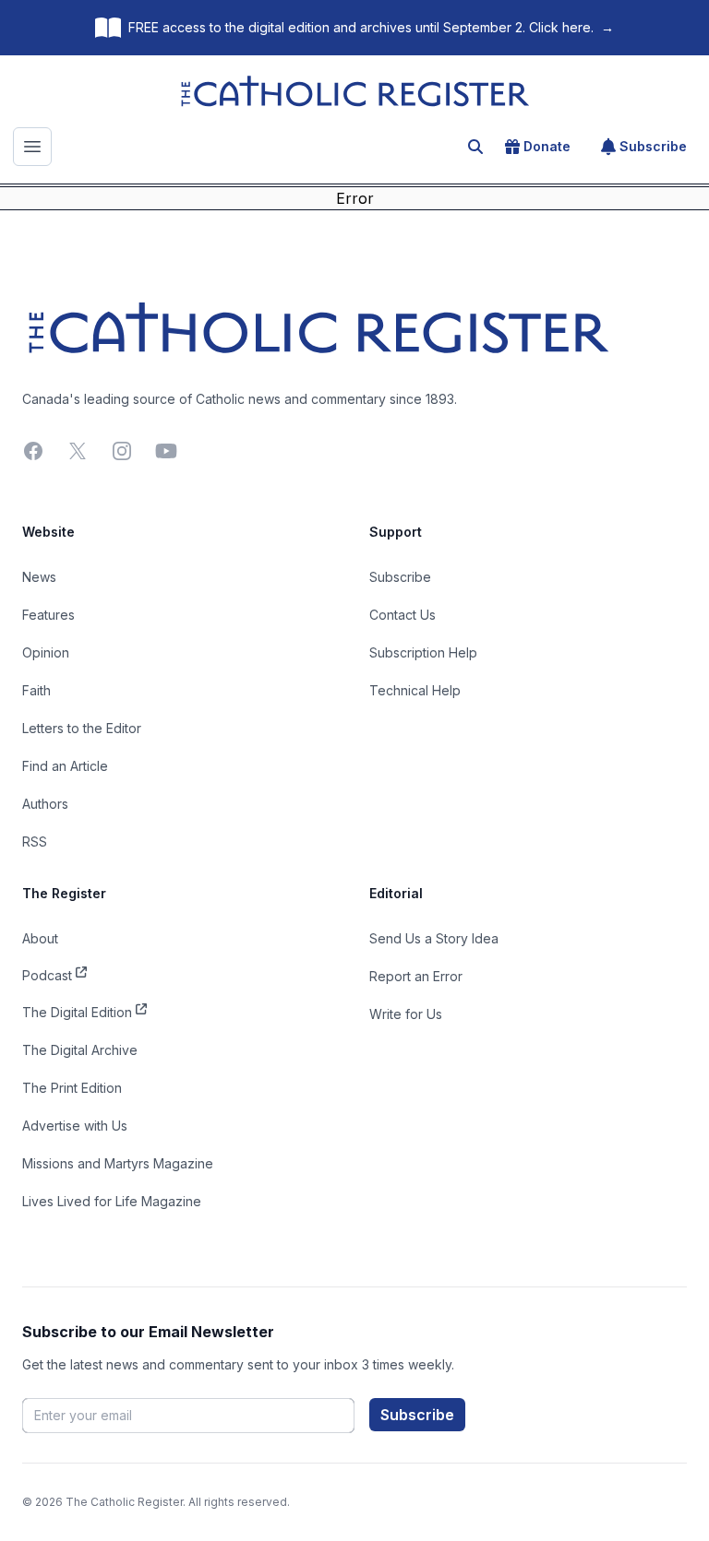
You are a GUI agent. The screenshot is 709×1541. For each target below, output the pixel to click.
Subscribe (653, 146)
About (40, 938)
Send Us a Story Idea (434, 938)
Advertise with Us (74, 1125)
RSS (34, 841)
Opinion (45, 652)
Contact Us (402, 614)
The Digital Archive (80, 1050)
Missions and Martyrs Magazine (117, 1163)
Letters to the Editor (81, 728)
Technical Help (415, 690)
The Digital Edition (77, 1012)
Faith (36, 690)
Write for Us (405, 1014)
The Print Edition (72, 1088)
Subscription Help (423, 652)
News (39, 577)
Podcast (47, 975)
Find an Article (65, 766)
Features (48, 614)
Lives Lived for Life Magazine (111, 1201)
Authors (45, 804)
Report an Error (416, 976)
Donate (547, 146)
